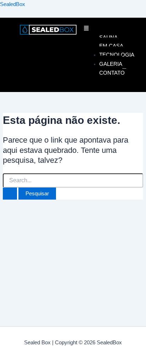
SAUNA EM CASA (111, 41)
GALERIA (110, 64)
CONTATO (112, 73)
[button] (105, 29)
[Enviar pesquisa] (10, 194)
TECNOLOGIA (116, 55)
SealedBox (12, 4)
